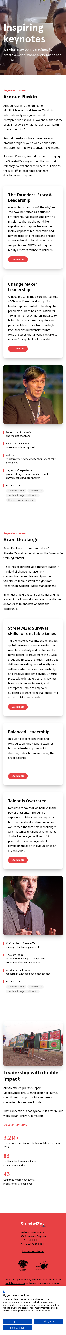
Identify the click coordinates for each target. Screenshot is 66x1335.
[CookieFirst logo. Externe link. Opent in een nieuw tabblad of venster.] (4, 1291)
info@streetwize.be (33, 1251)
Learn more (18, 259)
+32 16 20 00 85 (29, 1240)
